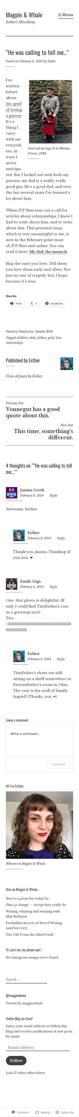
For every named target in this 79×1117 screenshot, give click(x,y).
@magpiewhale (16, 995)
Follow (16, 1060)
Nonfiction (26, 331)
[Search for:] (26, 980)
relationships (14, 343)
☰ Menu (65, 15)
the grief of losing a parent (14, 110)
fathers (41, 338)
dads (32, 338)
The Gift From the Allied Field (29, 935)
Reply (53, 495)
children (22, 338)
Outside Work (44, 331)
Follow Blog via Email (19, 1018)
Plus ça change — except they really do (36, 905)
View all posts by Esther (24, 376)
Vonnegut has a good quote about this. (33, 410)
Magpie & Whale (24, 14)
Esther (51, 61)
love (58, 338)
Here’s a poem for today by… (28, 898)
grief (51, 338)
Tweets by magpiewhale (24, 1003)
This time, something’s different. (43, 432)
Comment (58, 764)
